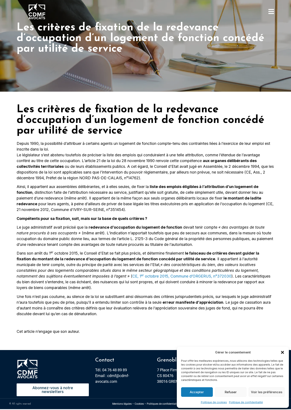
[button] (282, 352)
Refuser (231, 392)
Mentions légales (122, 403)
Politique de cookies (214, 402)
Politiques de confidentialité (163, 403)
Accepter (197, 392)
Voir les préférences (266, 392)
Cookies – (140, 403)
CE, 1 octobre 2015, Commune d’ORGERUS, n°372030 (181, 276)
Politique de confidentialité (246, 402)
